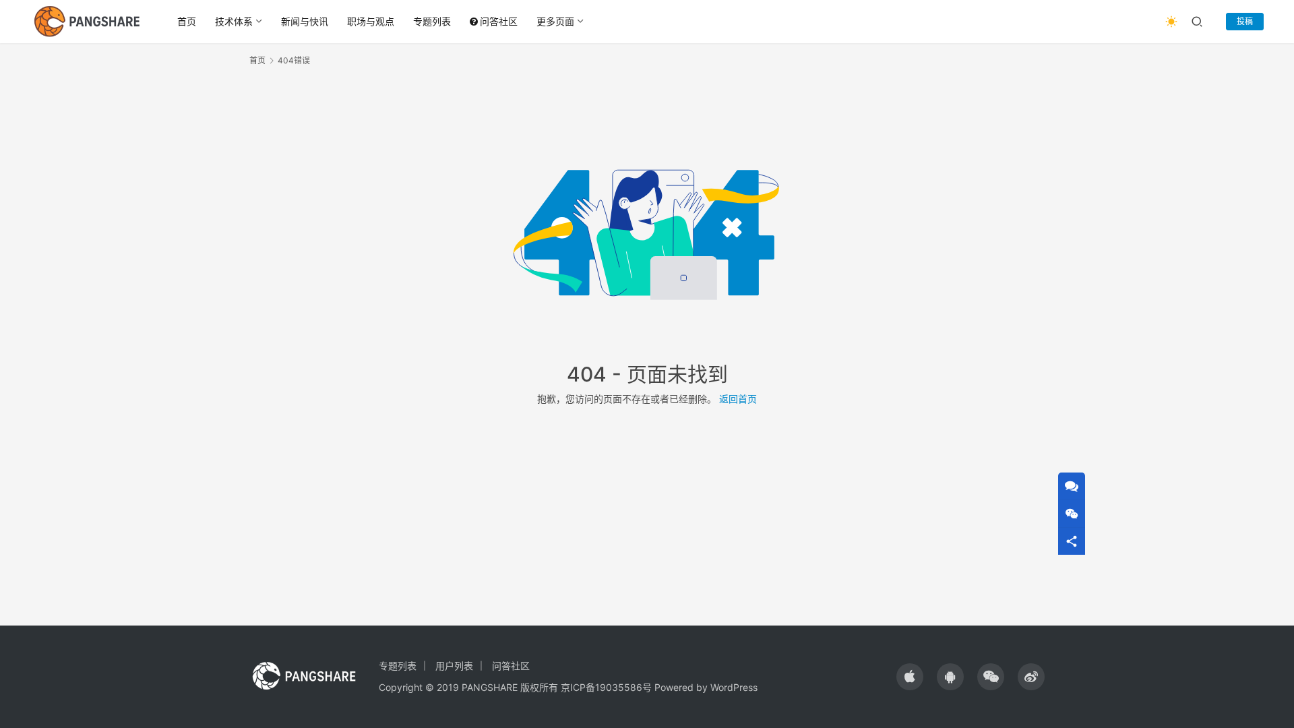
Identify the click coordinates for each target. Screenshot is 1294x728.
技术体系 (234, 21)
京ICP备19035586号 (606, 687)
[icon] (909, 676)
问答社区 (499, 21)
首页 (186, 21)
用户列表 (454, 665)
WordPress (734, 687)
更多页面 (555, 21)
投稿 (1245, 21)
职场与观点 (370, 21)
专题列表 (432, 21)
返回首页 (738, 398)
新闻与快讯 (304, 21)
